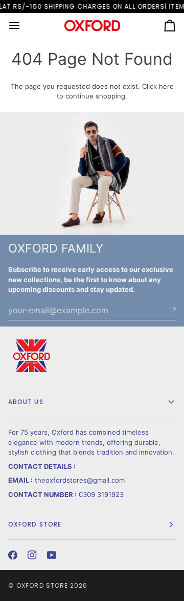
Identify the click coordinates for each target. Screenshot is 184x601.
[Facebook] (12, 555)
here (166, 86)
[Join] (167, 309)
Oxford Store (42, 585)
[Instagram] (32, 555)
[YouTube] (51, 555)
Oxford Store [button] (34, 524)
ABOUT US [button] (25, 401)
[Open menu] (23, 25)
